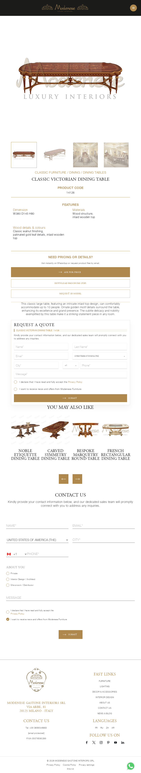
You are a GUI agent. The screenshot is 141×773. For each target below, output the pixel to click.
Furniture (105, 681)
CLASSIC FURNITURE (50, 172)
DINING (74, 172)
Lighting (105, 686)
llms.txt (70, 768)
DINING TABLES (94, 172)
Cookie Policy (69, 765)
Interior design (105, 697)
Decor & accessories (104, 691)
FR (96, 727)
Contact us (104, 708)
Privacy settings (86, 765)
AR (113, 727)
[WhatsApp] (130, 766)
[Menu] (133, 7)
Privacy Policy (75, 382)
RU (101, 727)
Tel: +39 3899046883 (36, 727)
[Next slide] (77, 479)
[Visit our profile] (86, 742)
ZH (107, 727)
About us (104, 702)
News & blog (104, 713)
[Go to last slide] (63, 479)
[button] (24, 155)
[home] (65, 8)
